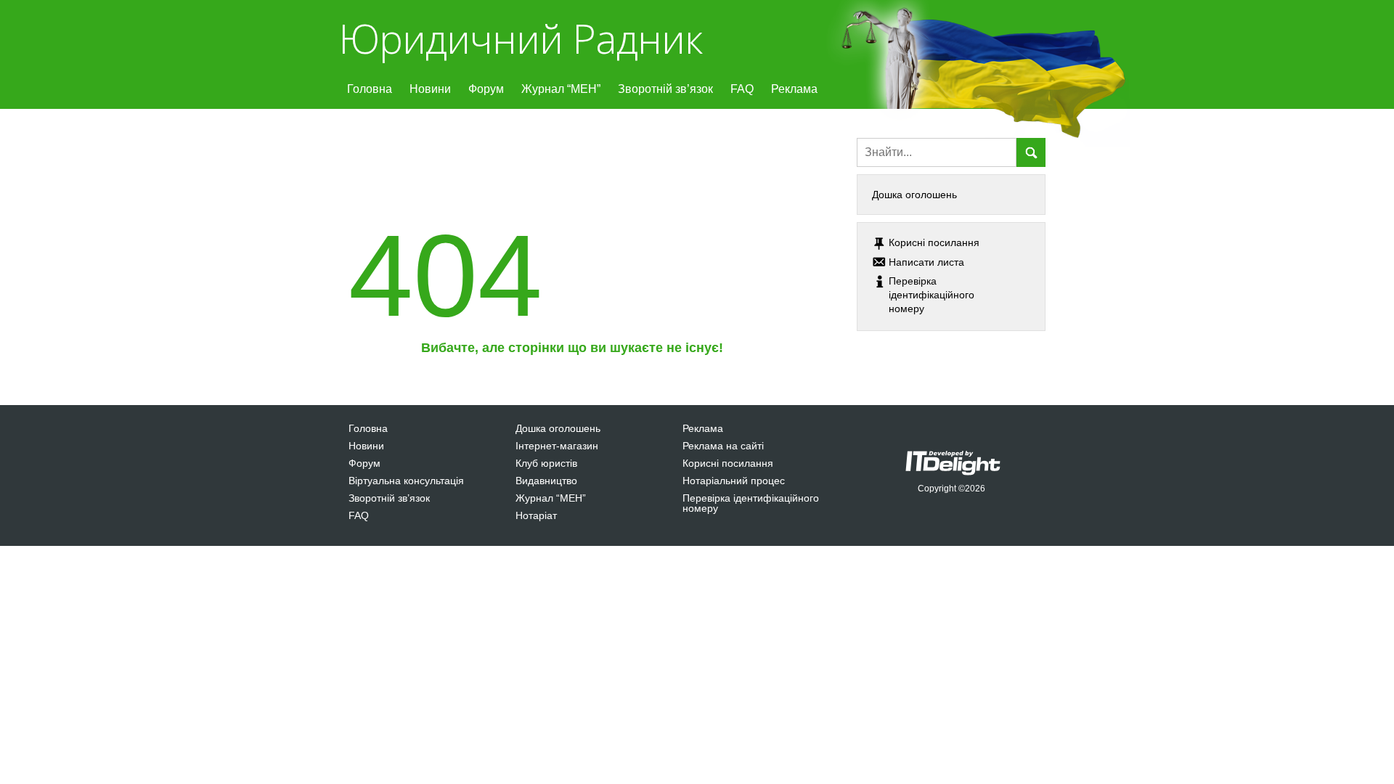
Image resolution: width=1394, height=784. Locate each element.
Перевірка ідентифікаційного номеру (750, 503)
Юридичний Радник (520, 38)
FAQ (742, 89)
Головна (369, 89)
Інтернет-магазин (556, 446)
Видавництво (546, 480)
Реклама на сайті (723, 446)
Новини (430, 89)
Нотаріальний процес (733, 480)
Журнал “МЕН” (560, 89)
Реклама (794, 89)
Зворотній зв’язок (665, 89)
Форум (486, 89)
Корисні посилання (727, 463)
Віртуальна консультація (406, 480)
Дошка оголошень (914, 194)
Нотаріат (536, 515)
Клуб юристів (546, 463)
